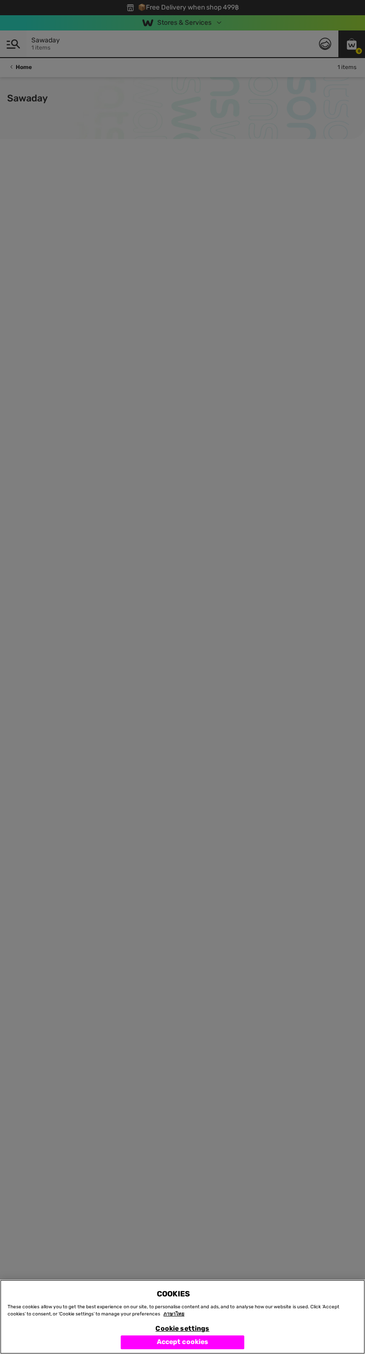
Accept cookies (183, 1342)
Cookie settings (182, 1328)
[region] (182, 1317)
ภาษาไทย (173, 1314)
